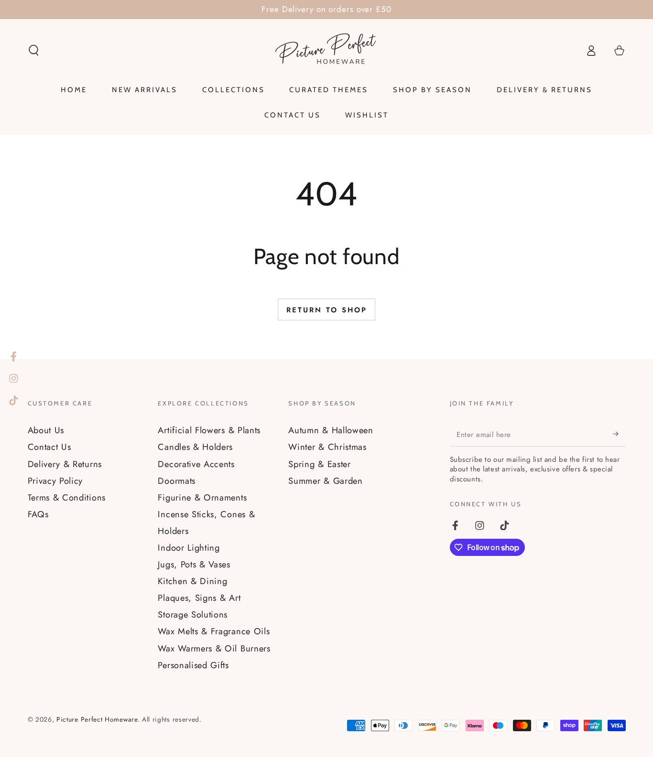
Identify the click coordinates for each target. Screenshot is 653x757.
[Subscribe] (619, 434)
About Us (46, 430)
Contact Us (49, 446)
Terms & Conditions (67, 497)
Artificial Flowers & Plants (209, 430)
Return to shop (326, 310)
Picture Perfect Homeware (97, 719)
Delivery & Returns (65, 464)
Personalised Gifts (193, 665)
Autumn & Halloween (330, 430)
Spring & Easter (319, 464)
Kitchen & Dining (192, 581)
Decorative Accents (196, 464)
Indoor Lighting (188, 547)
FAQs (38, 514)
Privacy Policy (55, 480)
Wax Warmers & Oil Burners (214, 648)
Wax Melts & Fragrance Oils (214, 631)
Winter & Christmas (327, 446)
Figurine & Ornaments (202, 497)
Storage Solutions (193, 614)
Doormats (177, 480)
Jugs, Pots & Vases (194, 564)
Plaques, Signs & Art (199, 597)
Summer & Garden (325, 480)
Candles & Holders (195, 446)
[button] (33, 50)
